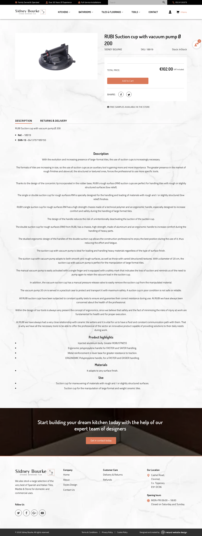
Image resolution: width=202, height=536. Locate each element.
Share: (111, 94)
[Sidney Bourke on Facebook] (121, 94)
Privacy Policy (107, 532)
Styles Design (70, 484)
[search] (137, 2)
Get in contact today (101, 440)
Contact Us (69, 489)
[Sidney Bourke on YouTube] (42, 513)
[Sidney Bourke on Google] (34, 513)
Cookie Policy (122, 532)
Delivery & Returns (113, 474)
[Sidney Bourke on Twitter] (129, 94)
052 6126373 (181, 2)
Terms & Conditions (90, 532)
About (66, 479)
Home (66, 474)
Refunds (107, 479)
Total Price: (113, 70)
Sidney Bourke (113, 49)
